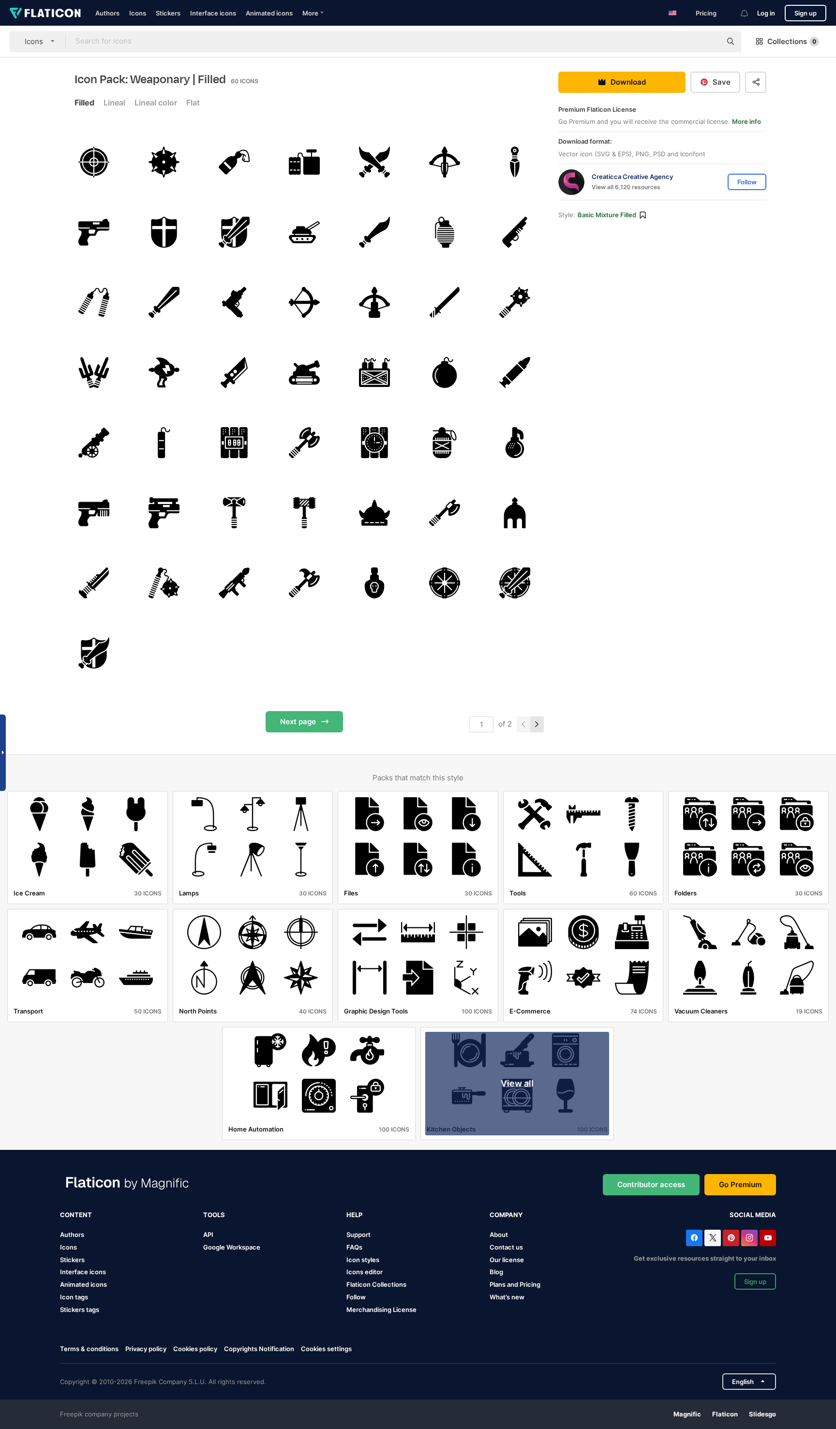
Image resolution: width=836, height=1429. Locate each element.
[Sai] (93, 372)
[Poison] (374, 583)
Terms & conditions (89, 1349)
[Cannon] (93, 442)
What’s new (507, 1297)
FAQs (354, 1247)
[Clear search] (709, 41)
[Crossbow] (444, 162)
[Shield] (164, 232)
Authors (107, 13)
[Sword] (374, 232)
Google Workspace (231, 1247)
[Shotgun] (514, 232)
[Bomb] (444, 372)
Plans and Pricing (515, 1284)
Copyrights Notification (259, 1349)
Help (354, 1215)
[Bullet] (514, 372)
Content (76, 1215)
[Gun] (93, 232)
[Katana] (444, 302)
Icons (137, 13)
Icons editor (364, 1272)
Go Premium (740, 1184)
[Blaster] (164, 372)
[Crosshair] (93, 162)
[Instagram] (749, 1238)
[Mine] (164, 162)
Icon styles (362, 1260)
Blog (496, 1272)
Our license (507, 1260)
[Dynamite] (304, 162)
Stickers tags (79, 1309)
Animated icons (269, 13)
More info (746, 122)
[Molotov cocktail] (234, 162)
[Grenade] (514, 442)
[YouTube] (768, 1238)
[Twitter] (712, 1238)
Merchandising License (381, 1309)
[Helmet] (374, 512)
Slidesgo (762, 1414)
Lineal (114, 102)
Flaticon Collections (376, 1284)
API (208, 1234)
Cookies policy (195, 1349)
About (499, 1234)
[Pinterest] (731, 1238)
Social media (753, 1215)
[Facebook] (694, 1238)
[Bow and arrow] (304, 302)
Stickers (168, 13)
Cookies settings (326, 1349)
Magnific (687, 1414)
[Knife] (514, 162)
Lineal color (155, 102)
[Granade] (444, 232)
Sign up (805, 13)
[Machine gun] (234, 302)
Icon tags (74, 1297)
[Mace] (514, 302)
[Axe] (304, 442)
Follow (356, 1297)
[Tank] (304, 232)
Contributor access (651, 1184)
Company (506, 1215)
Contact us (506, 1247)
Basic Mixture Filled (607, 215)
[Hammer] (234, 512)
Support (358, 1234)
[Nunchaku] (93, 302)
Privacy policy (145, 1349)
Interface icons (213, 13)
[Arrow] (374, 302)
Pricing (706, 13)
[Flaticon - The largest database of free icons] (45, 13)
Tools (214, 1215)
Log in (766, 13)
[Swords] (374, 162)
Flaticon (725, 1414)
